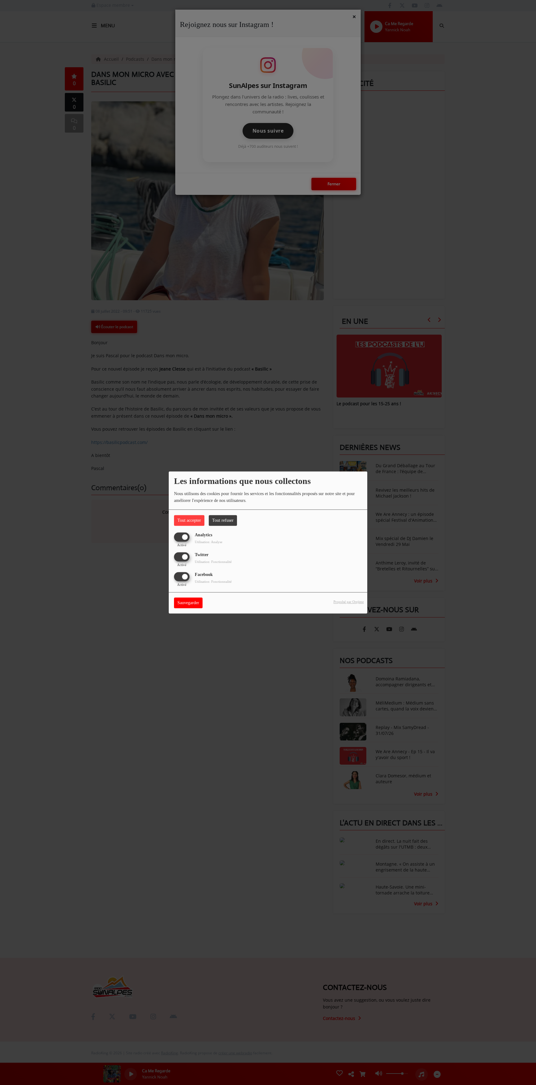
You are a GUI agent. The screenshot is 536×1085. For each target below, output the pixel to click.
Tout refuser (223, 520)
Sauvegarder (188, 603)
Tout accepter (189, 520)
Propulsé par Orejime (348, 602)
